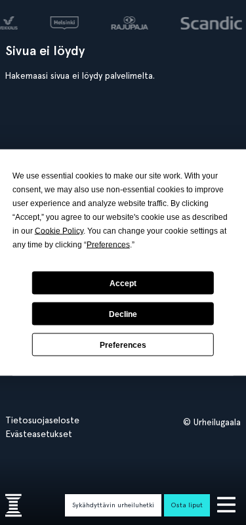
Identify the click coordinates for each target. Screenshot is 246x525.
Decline (123, 313)
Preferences (123, 344)
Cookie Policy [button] (59, 231)
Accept (123, 282)
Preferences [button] (108, 244)
